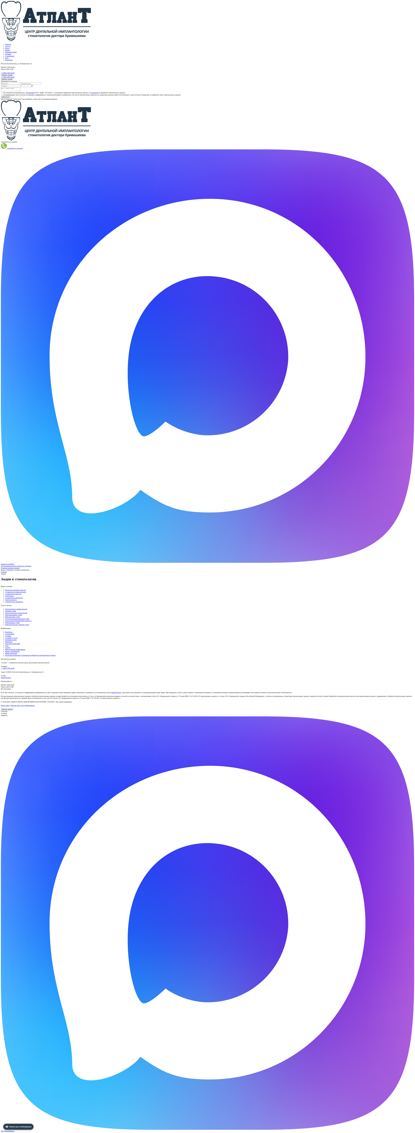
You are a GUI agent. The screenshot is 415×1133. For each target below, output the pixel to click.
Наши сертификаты (12, 651)
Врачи (7, 50)
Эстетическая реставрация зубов (17, 619)
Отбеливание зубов (12, 623)
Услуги (7, 46)
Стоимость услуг (11, 638)
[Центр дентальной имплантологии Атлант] (46, 41)
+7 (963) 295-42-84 (7, 73)
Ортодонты (9, 596)
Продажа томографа (12, 644)
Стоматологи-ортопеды (14, 598)
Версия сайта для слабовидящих (23, 705)
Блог (7, 58)
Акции (7, 647)
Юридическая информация (15, 649)
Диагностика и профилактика (16, 609)
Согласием (94, 93)
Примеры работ (11, 52)
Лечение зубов (10, 611)
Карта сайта (5, 705)
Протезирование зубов (13, 615)
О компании (9, 56)
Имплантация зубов (12, 617)
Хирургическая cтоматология (16, 613)
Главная (8, 44)
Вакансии (8, 642)
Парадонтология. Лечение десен (17, 625)
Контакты (8, 60)
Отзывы (8, 54)
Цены (7, 48)
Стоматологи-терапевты (14, 602)
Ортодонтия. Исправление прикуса (18, 621)
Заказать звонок (7, 75)
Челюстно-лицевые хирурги (15, 590)
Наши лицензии (11, 653)
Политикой (30, 93)
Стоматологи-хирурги (13, 594)
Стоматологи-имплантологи (15, 592)
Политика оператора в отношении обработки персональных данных (30, 655)
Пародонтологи (11, 600)
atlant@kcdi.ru (6, 678)
